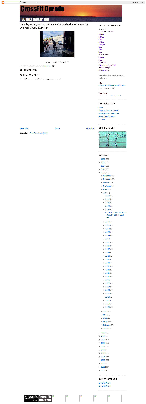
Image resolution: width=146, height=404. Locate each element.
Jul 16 (107, 256)
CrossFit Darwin (105, 383)
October (106, 182)
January (106, 328)
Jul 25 (107, 225)
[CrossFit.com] (45, 401)
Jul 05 (107, 293)
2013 (103, 360)
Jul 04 (107, 297)
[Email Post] (53, 66)
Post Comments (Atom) (38, 133)
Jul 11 (107, 273)
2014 (103, 357)
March (105, 322)
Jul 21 (107, 239)
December (107, 176)
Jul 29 (107, 203)
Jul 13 (107, 266)
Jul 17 (107, 252)
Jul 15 (107, 259)
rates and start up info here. (114, 96)
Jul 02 (107, 304)
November (107, 179)
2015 (103, 353)
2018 (103, 343)
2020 (103, 336)
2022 (103, 173)
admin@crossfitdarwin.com (109, 114)
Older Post (90, 128)
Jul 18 (107, 249)
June (105, 311)
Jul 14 (107, 263)
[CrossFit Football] (59, 401)
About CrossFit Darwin (107, 117)
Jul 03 (107, 300)
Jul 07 (107, 287)
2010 (103, 370)
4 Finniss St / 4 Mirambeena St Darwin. (112, 86)
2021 (103, 333)
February (107, 325)
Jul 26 (107, 222)
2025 (103, 162)
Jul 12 (107, 270)
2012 (103, 363)
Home (57, 128)
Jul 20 (107, 242)
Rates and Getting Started (108, 111)
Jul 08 (107, 283)
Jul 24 (107, 229)
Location (102, 120)
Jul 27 (107, 209)
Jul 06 (107, 290)
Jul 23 (107, 232)
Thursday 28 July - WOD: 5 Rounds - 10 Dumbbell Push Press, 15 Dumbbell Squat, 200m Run (54, 26)
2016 (103, 350)
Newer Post (24, 128)
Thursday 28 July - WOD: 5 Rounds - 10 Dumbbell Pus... (115, 215)
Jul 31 (107, 196)
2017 (103, 346)
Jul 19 (107, 246)
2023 (103, 169)
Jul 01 (107, 307)
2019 (103, 340)
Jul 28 (107, 206)
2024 (103, 166)
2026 (103, 159)
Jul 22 (107, 235)
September (107, 186)
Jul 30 (107, 199)
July (105, 193)
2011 (103, 367)
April (105, 318)
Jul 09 (107, 280)
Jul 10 (107, 276)
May (105, 315)
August (106, 189)
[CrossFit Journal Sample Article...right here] (31, 401)
